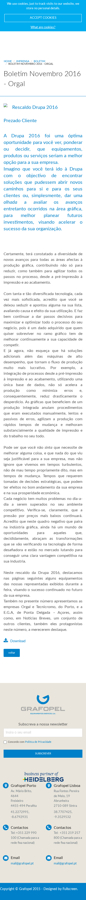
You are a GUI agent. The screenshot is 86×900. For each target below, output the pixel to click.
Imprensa (22, 61)
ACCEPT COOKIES (43, 17)
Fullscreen (70, 889)
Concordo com (29, 742)
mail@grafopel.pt (22, 863)
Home (8, 61)
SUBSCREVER (43, 753)
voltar (11, 652)
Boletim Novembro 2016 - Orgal (30, 64)
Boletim (39, 61)
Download (17, 641)
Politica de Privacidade (38, 742)
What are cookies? (43, 27)
